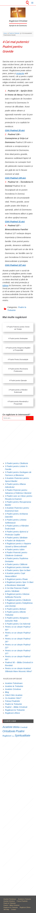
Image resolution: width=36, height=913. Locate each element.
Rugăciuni (6, 736)
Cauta (30, 418)
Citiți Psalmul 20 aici (15, 130)
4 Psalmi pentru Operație (18, 380)
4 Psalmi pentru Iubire (14, 549)
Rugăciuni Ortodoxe (18, 21)
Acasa (5, 33)
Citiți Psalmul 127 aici (15, 265)
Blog (7, 692)
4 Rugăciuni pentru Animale (17, 567)
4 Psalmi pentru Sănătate (16, 538)
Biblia (16, 727)
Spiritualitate (22, 735)
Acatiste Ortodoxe (13, 689)
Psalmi (20, 731)
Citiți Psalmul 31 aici (15, 221)
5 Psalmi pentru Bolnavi (15, 609)
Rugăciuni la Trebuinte (15, 710)
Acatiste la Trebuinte (14, 686)
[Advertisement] (18, 441)
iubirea (5, 285)
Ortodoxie (8, 731)
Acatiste (7, 727)
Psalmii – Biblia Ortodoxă (16, 707)
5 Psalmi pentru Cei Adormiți (18, 624)
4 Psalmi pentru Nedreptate (18, 338)
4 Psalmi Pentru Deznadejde (18, 359)
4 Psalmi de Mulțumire (15, 540)
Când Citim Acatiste (13, 695)
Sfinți (13, 736)
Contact (13, 909)
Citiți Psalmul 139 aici (15, 178)
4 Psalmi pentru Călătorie (16, 564)
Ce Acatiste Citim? (13, 698)
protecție (20, 73)
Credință (23, 727)
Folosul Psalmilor (12, 701)
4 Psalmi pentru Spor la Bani (17, 570)
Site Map (6, 909)
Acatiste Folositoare (13, 683)
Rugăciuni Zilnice (12, 713)
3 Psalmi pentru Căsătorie (16, 463)
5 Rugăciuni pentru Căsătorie (18, 600)
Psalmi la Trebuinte (14, 33)
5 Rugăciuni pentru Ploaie (16, 579)
